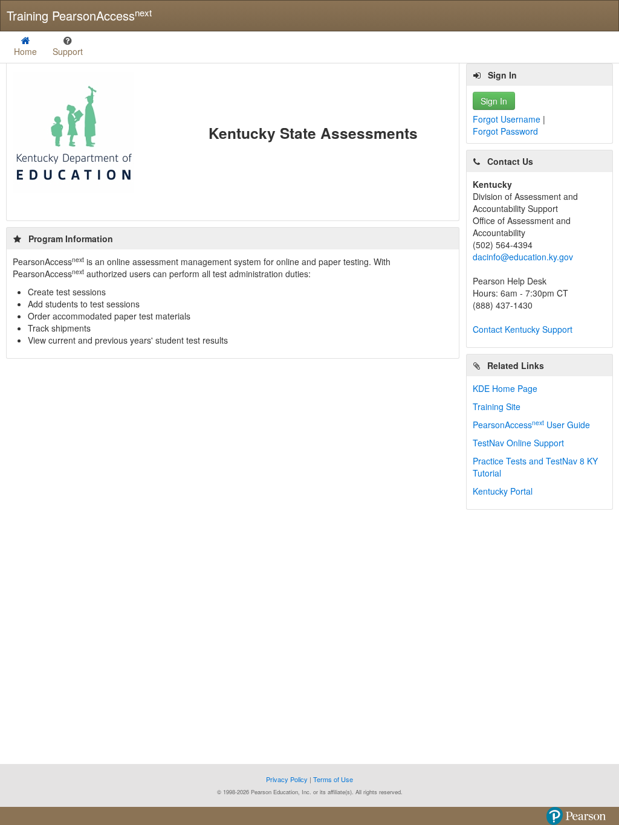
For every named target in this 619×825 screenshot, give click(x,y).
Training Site (496, 406)
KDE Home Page (505, 388)
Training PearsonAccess (79, 15)
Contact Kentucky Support (522, 329)
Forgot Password (505, 131)
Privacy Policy (288, 779)
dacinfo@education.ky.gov (523, 257)
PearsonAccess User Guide (531, 425)
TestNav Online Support (518, 443)
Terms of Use (333, 779)
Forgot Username (508, 119)
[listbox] (68, 47)
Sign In (494, 101)
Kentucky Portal (503, 491)
